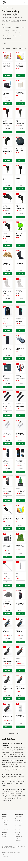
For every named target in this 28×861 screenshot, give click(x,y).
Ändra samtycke (5, 854)
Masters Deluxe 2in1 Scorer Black (20, 349)
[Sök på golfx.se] (21, 2)
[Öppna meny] (24, 2)
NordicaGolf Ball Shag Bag (7, 519)
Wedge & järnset (17, 35)
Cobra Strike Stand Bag (6, 462)
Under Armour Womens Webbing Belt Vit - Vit (20, 435)
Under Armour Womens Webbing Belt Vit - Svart (7, 435)
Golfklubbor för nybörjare (9, 30)
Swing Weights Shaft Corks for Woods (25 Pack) (7, 265)
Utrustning (18, 832)
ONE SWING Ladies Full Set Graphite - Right (20, 633)
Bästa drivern (18, 33)
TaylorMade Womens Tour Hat (7, 604)
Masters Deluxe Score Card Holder (7, 378)
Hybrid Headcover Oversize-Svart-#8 (7, 150)
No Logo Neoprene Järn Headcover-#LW (7, 236)
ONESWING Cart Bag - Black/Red (7, 490)
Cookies (11, 852)
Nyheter (17, 838)
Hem (3, 8)
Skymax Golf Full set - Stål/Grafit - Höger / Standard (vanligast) (20, 605)
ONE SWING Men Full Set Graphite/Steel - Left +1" (7, 690)
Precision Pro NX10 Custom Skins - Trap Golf (7, 95)
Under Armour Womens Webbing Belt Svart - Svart (7, 406)
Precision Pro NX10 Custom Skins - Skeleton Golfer (7, 549)
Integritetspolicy (5, 852)
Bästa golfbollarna (7, 27)
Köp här (7, 75)
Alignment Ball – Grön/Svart (20, 234)
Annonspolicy (17, 852)
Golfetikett (4, 834)
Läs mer (7, 72)
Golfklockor (18, 821)
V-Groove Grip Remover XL (6, 575)
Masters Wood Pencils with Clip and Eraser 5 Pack (20, 378)
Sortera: (15, 48)
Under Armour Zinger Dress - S (7, 349)
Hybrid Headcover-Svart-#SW (7, 123)
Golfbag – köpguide (20, 27)
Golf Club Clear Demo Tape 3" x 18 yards (20, 94)
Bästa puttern (6, 35)
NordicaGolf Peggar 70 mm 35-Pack (20, 717)
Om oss (4, 816)
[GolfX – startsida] (6, 2)
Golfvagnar (18, 818)
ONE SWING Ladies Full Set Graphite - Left (6, 633)
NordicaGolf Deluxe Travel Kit (20, 462)
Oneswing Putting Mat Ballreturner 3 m (20, 491)
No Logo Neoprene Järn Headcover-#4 (7, 208)
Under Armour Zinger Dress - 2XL (19, 321)
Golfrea (17, 834)
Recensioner (18, 836)
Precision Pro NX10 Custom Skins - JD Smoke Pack (7, 67)
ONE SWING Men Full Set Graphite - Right (7, 661)
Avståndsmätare (19, 823)
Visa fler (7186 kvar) (14, 733)
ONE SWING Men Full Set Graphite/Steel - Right (20, 690)
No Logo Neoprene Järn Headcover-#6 (19, 208)
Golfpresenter (18, 816)
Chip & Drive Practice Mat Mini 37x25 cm (20, 547)
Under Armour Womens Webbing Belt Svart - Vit (20, 406)
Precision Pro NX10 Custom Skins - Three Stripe (19, 67)
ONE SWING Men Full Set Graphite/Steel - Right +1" (7, 719)
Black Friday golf (7, 38)
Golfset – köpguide (8, 33)
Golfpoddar (18, 840)
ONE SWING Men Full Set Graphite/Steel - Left (20, 662)
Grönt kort (18, 825)
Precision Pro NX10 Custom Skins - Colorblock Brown (20, 520)
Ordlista (4, 836)
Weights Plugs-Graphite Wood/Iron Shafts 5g (20, 577)
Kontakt (4, 822)
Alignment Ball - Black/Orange (20, 149)
